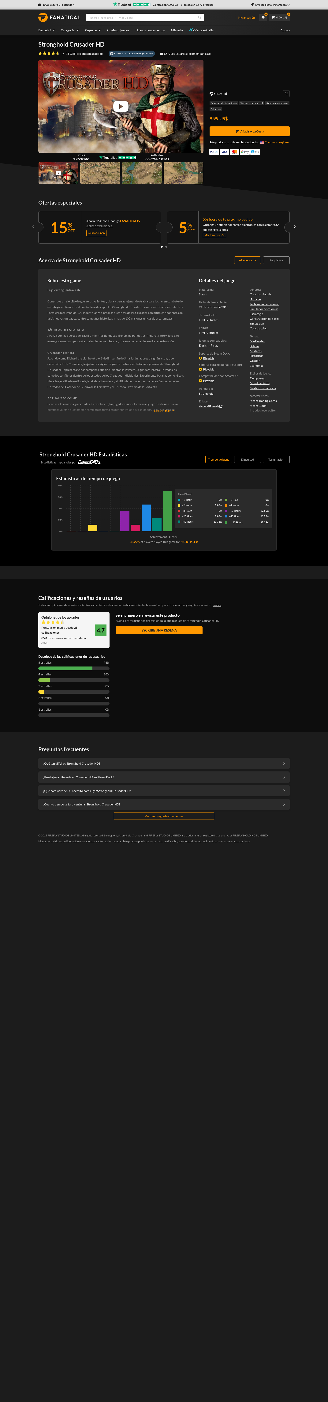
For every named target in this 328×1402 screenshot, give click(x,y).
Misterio (177, 30)
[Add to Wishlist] (286, 93)
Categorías (68, 30)
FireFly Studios (208, 332)
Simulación (257, 323)
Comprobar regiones (277, 142)
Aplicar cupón (96, 232)
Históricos (256, 355)
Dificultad (247, 459)
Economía (256, 365)
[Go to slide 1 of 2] (161, 246)
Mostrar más (162, 410)
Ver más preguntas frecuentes (164, 816)
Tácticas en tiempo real (251, 103)
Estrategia (216, 109)
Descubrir (45, 30)
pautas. (216, 605)
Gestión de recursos (263, 388)
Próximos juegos (118, 30)
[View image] (58, 173)
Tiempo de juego (218, 459)
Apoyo (285, 30)
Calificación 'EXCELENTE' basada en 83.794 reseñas (183, 4)
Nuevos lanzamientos (150, 30)
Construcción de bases (264, 318)
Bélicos (254, 346)
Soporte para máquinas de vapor (220, 364)
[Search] (200, 17)
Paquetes (91, 30)
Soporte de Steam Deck (214, 353)
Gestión (255, 360)
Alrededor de (247, 260)
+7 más (213, 345)
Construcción (258, 328)
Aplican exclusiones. (99, 226)
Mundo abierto (260, 383)
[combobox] (163, 17)
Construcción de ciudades (224, 103)
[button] (56, 5)
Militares (256, 351)
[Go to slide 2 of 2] (166, 246)
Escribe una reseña (159, 630)
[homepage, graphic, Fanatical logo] (59, 17)
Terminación (276, 459)
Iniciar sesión (246, 17)
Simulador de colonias (277, 103)
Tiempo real (257, 378)
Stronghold (206, 393)
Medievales (257, 341)
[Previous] (33, 226)
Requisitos (276, 260)
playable (208, 358)
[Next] (294, 226)
